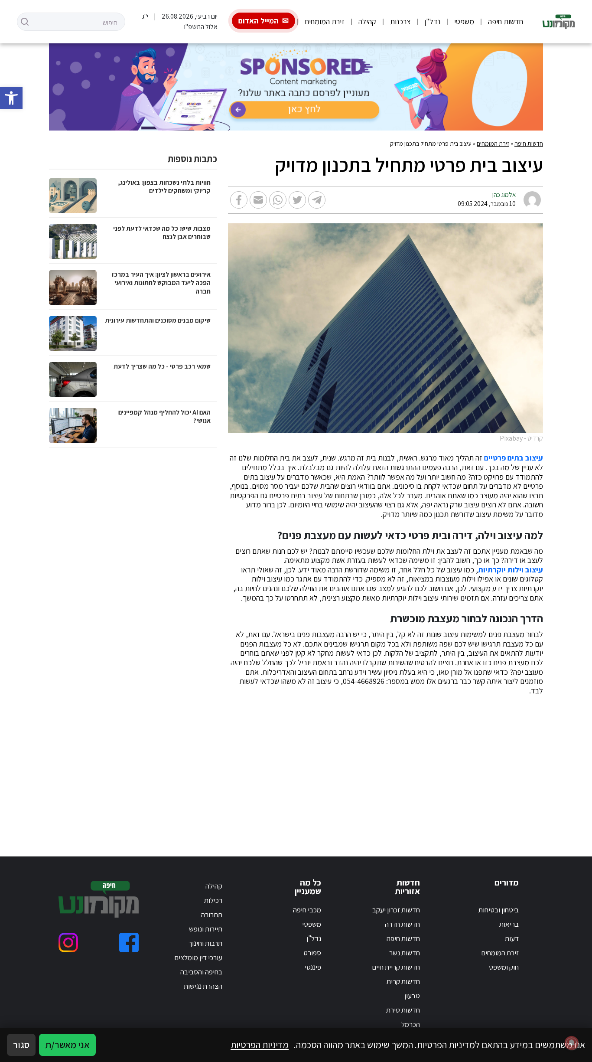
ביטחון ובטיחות (498, 910)
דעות (512, 938)
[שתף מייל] (258, 200)
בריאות (509, 924)
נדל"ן (432, 21)
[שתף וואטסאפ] (277, 200)
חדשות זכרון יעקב (396, 910)
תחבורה (211, 914)
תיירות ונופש (205, 929)
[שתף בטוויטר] (297, 200)
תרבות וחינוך (205, 943)
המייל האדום (258, 21)
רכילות (213, 900)
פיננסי (313, 967)
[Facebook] (129, 942)
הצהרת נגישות (203, 986)
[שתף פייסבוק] (238, 200)
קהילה (367, 21)
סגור (21, 1045)
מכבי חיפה (307, 910)
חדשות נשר (404, 952)
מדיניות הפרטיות (260, 1045)
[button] (11, 98)
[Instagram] (68, 942)
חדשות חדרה (402, 924)
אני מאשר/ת (67, 1045)
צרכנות (400, 21)
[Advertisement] (296, 765)
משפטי (464, 21)
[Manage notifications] (572, 1043)
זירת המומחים (325, 21)
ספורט (312, 952)
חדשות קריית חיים (396, 967)
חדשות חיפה (505, 21)
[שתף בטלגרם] (316, 200)
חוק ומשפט (504, 967)
